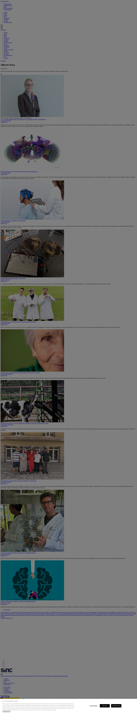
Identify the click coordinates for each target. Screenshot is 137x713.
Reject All (105, 705)
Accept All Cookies (116, 705)
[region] (68, 706)
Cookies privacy (6, 711)
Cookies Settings (93, 705)
